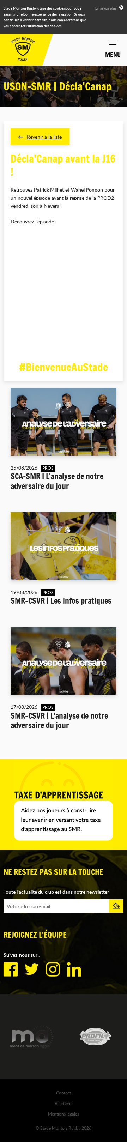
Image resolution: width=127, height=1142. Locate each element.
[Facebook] (11, 969)
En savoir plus (105, 8)
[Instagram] (53, 969)
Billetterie (63, 1103)
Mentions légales (63, 1114)
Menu (113, 54)
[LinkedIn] (74, 969)
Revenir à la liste (44, 136)
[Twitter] (32, 969)
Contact (63, 1092)
